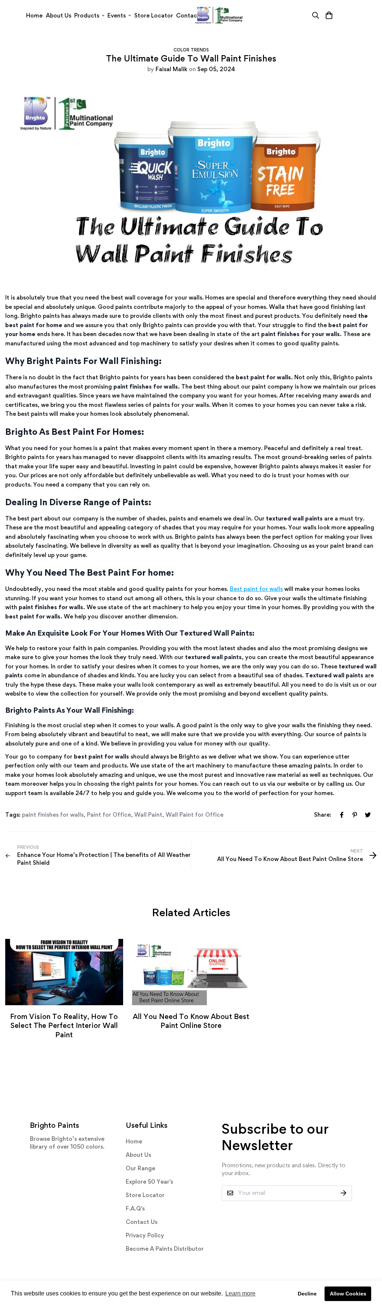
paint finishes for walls (53, 814)
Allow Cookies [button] (348, 1294)
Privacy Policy (145, 1235)
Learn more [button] (240, 1293)
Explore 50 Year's (149, 1181)
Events (116, 15)
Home (34, 15)
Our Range (140, 1168)
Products (86, 15)
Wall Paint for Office (194, 814)
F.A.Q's (135, 1208)
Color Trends (191, 50)
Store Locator (153, 15)
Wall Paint (148, 814)
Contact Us (141, 1221)
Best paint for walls (256, 588)
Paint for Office (109, 814)
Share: (322, 814)
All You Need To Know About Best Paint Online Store (191, 1021)
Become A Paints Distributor (165, 1248)
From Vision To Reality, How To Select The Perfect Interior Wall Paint (64, 1025)
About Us (58, 15)
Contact (188, 15)
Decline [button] (307, 1294)
